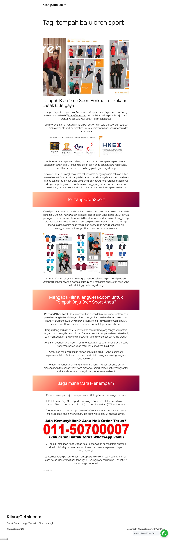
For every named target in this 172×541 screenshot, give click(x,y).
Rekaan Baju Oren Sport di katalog (71, 401)
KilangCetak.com (54, 5)
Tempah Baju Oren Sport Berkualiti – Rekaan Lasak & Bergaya (85, 103)
